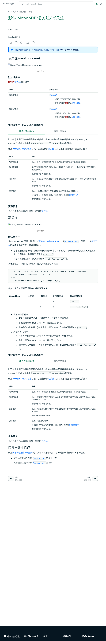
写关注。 (45, 440)
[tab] (26, 131)
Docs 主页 (12, 12)
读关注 (17, 81)
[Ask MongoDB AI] (97, 4)
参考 (30, 12)
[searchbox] (56, 4)
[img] (10, 42)
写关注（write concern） (50, 241)
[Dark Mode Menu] (101, 4)
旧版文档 (22, 12)
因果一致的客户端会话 (22, 452)
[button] (40, 68)
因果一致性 (75, 103)
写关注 (51, 378)
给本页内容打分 (14, 37)
